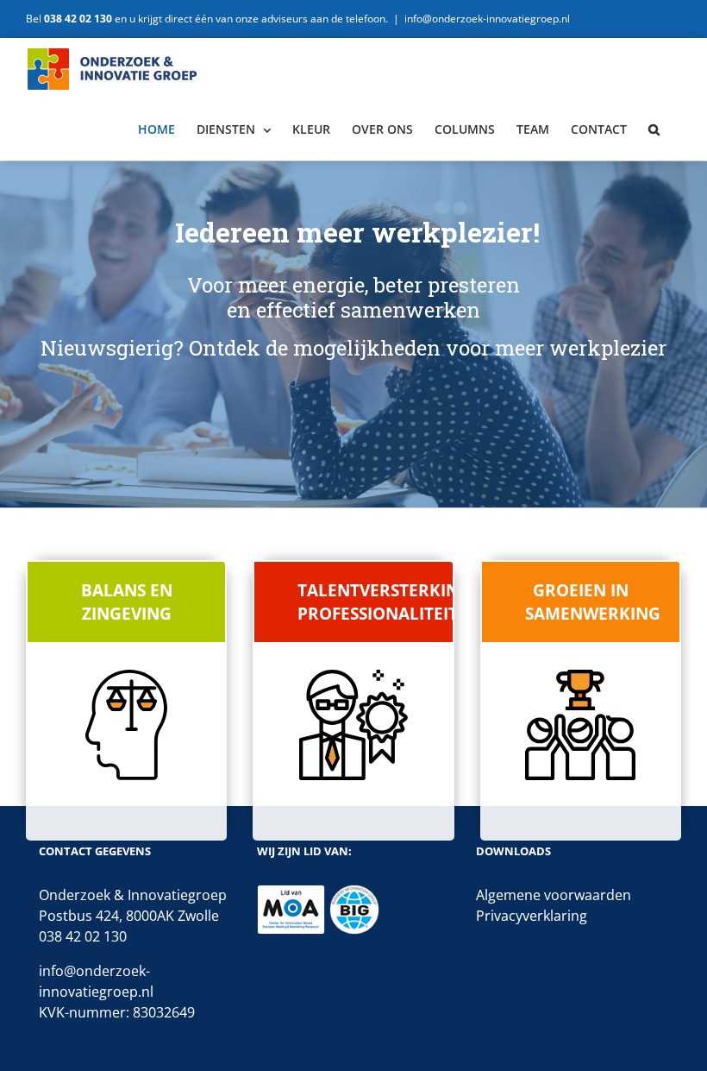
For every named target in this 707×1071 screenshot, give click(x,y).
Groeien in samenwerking (592, 602)
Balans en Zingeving (126, 602)
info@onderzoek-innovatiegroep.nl (487, 18)
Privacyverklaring (531, 915)
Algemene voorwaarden (553, 894)
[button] (654, 129)
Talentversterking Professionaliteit (374, 602)
